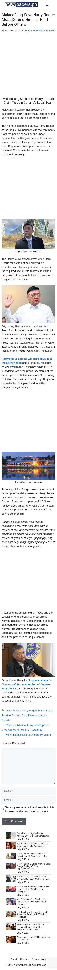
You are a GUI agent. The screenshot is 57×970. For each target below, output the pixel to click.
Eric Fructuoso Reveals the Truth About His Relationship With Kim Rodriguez (32, 914)
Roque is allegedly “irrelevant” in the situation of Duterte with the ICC (27, 684)
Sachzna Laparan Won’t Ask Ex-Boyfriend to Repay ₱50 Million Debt (33, 877)
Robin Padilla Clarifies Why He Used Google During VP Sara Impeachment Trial (33, 866)
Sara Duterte (29, 715)
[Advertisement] (28, 67)
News (51, 30)
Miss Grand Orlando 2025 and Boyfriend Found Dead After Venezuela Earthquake (30, 927)
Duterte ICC (13, 710)
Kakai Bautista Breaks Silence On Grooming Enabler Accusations (32, 844)
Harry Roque (29, 710)
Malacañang (45, 710)
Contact (24, 959)
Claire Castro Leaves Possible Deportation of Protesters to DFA (32, 854)
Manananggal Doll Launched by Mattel (28, 734)
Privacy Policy (38, 959)
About (14, 959)
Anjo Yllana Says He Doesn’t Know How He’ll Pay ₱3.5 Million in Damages (33, 889)
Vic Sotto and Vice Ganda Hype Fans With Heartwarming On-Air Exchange (31, 901)
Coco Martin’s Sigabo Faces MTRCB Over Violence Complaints (33, 834)
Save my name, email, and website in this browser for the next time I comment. (29, 809)
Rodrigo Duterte (11, 715)
